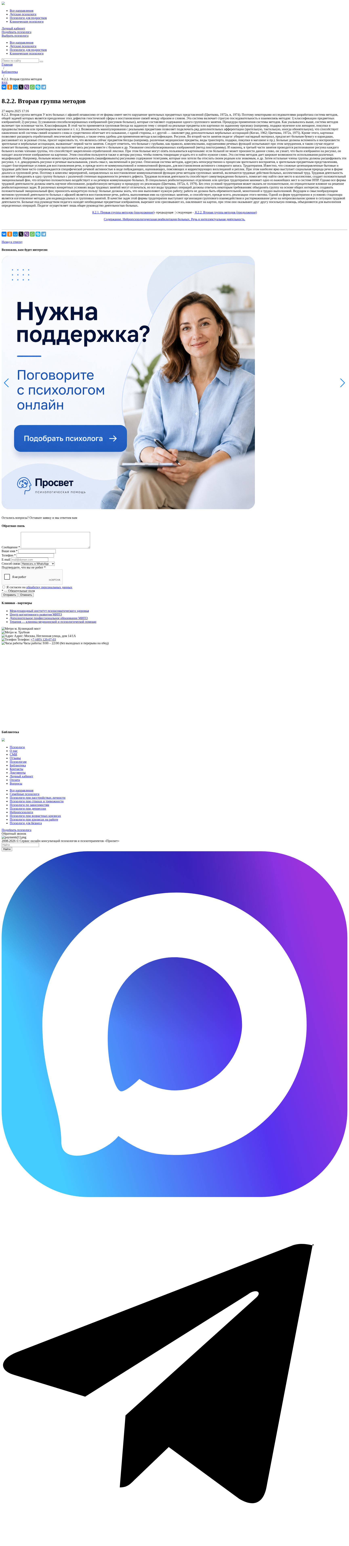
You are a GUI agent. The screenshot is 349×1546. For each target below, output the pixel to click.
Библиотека (18, 765)
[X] (21, 87)
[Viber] (26, 87)
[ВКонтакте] (4, 87)
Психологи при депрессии (28, 808)
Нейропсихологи (21, 812)
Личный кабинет (13, 28)
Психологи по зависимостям (29, 805)
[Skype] (38, 87)
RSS (4, 82)
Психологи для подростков (28, 49)
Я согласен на (39, 587)
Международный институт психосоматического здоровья (49, 611)
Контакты (16, 769)
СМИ (13, 754)
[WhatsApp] (32, 87)
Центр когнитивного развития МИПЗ (36, 614)
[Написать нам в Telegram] (174, 1542)
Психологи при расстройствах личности (37, 797)
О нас (14, 751)
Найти (7, 849)
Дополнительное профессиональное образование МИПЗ (49, 618)
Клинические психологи (27, 53)
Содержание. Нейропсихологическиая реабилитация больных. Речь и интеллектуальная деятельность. (174, 219)
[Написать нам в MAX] (174, 1196)
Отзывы (15, 758)
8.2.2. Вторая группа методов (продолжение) (225, 212)
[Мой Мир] (15, 87)
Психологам (18, 761)
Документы (18, 772)
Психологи (17, 747)
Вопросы (16, 783)
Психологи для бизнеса (26, 823)
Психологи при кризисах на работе (34, 819)
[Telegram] (43, 87)
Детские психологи (23, 46)
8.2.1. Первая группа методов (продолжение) (123, 212)
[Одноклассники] (9, 87)
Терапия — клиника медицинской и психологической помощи (53, 621)
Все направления (21, 42)
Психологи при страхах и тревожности (37, 801)
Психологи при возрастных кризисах (35, 816)
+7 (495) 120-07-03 (43, 639)
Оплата (15, 780)
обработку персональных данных (49, 587)
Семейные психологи (24, 794)
